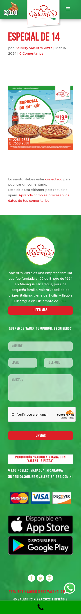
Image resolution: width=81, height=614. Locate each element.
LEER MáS (40, 310)
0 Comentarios (31, 53)
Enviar (41, 435)
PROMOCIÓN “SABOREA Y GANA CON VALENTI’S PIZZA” (40, 459)
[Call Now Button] (40, 607)
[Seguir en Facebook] (31, 578)
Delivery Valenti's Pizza (33, 48)
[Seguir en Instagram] (49, 578)
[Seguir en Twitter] (40, 578)
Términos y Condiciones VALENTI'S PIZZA (40, 592)
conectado (53, 179)
